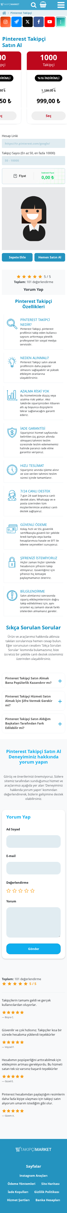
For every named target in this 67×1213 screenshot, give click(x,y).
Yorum (11, 901)
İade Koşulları (18, 1192)
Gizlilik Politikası (46, 1192)
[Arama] (33, 5)
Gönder (33, 949)
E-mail (11, 856)
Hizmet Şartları (18, 1200)
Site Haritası (50, 1184)
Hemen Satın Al (49, 257)
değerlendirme (33, 282)
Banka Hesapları (48, 1200)
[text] (33, 891)
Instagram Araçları (33, 1176)
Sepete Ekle (17, 257)
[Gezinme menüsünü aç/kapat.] (61, 5)
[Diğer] (61, 22)
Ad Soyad (13, 829)
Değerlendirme (17, 883)
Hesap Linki (10, 136)
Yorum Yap (33, 289)
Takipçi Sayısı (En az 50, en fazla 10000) (28, 153)
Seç (48, 115)
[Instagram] (5, 22)
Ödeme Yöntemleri (21, 1184)
